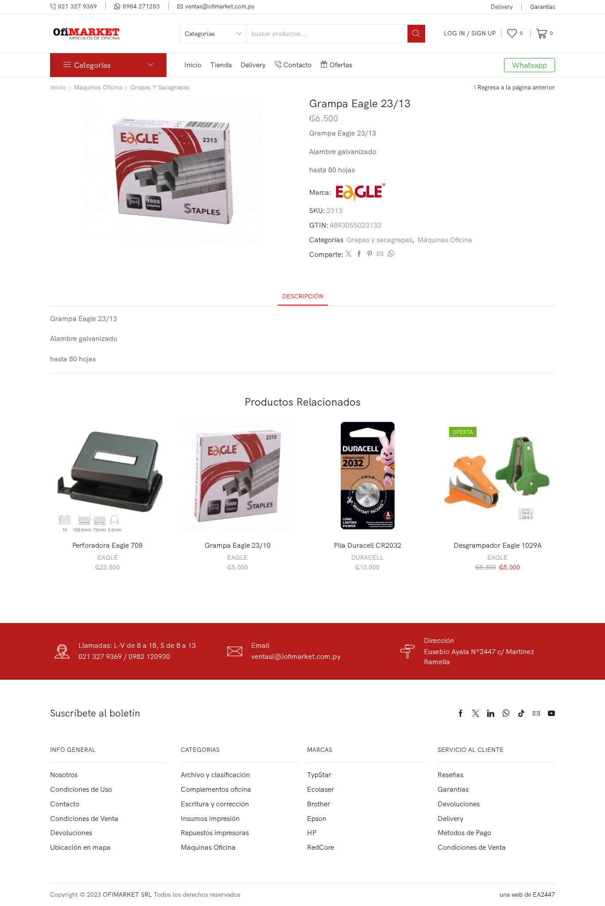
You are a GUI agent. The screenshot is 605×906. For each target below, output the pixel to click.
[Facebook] (359, 254)
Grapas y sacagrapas (160, 87)
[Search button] (416, 34)
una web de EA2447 (527, 894)
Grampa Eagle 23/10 (238, 545)
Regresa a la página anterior (516, 87)
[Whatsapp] (506, 713)
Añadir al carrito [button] (112, 518)
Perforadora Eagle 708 (107, 545)
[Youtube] (551, 713)
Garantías (542, 6)
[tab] (303, 296)
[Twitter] (348, 254)
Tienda (221, 65)
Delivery (502, 6)
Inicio (193, 65)
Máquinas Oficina (98, 87)
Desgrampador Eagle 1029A (498, 545)
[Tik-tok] (521, 713)
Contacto (297, 65)
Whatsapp (529, 65)
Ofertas (341, 65)
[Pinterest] (370, 254)
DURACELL (367, 557)
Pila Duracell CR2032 (367, 545)
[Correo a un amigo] (380, 254)
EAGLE (107, 557)
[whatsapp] (389, 254)
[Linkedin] (490, 713)
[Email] (536, 713)
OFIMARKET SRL (127, 894)
